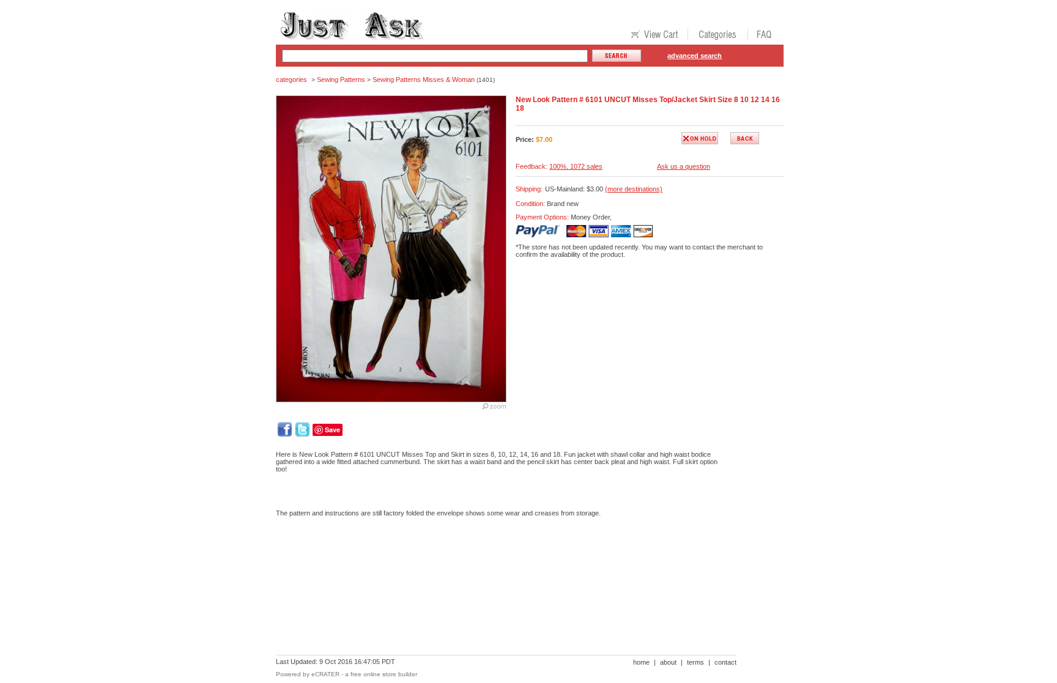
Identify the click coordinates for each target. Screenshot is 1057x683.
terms (695, 662)
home (641, 662)
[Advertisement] (498, 568)
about (668, 662)
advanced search (694, 55)
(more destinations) (633, 189)
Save (332, 429)
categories (291, 79)
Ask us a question (683, 166)
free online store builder (383, 674)
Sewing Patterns (341, 79)
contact (725, 662)
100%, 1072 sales (576, 166)
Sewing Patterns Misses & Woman (424, 79)
